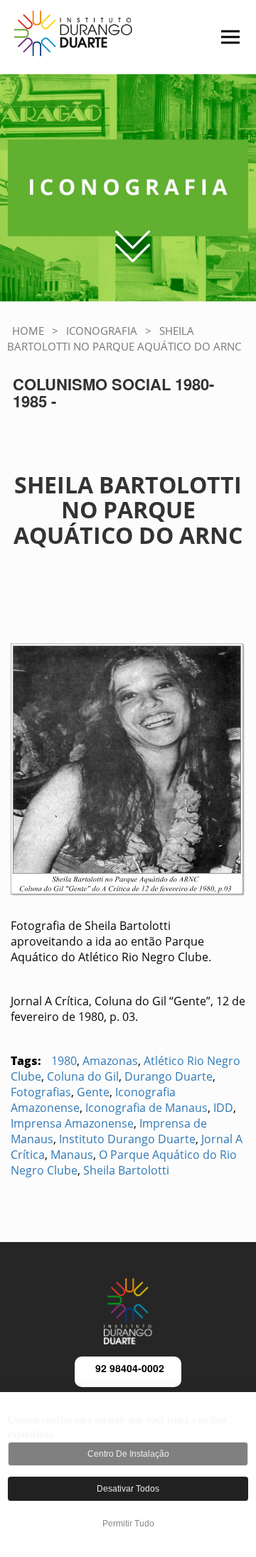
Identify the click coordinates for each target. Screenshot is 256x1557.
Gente (93, 1092)
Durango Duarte (168, 1076)
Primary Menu (211, 46)
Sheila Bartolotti (126, 1170)
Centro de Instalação (128, 1454)
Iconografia (101, 330)
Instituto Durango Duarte (127, 1139)
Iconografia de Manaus (146, 1107)
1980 (64, 1061)
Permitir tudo (128, 1524)
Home (28, 330)
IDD (223, 1107)
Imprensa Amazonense (72, 1123)
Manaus (71, 1154)
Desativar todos (128, 1489)
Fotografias (41, 1092)
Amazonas (110, 1061)
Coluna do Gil (83, 1076)
